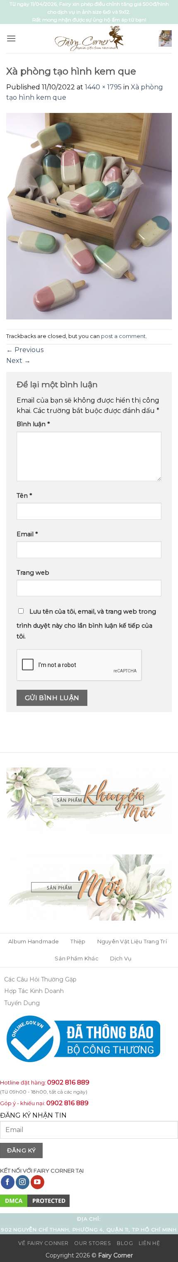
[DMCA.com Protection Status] (35, 1200)
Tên (24, 495)
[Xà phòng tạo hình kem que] (89, 216)
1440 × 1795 (103, 87)
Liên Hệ (149, 1243)
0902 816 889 (68, 1082)
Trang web (33, 572)
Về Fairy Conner (43, 1243)
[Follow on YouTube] (37, 1182)
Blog (125, 1243)
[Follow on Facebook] (7, 1182)
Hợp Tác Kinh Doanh (34, 991)
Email (27, 534)
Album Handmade (33, 941)
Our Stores (92, 1243)
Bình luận (33, 424)
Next (18, 361)
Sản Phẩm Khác (76, 958)
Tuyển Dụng (22, 1003)
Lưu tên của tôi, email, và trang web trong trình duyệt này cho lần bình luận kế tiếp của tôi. (86, 624)
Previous (24, 350)
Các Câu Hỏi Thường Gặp (40, 979)
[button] (11, 38)
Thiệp (77, 941)
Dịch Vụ (121, 958)
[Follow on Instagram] (22, 1182)
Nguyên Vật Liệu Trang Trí (132, 941)
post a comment (123, 336)
